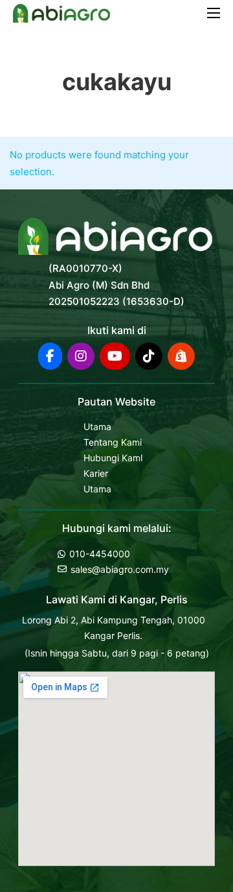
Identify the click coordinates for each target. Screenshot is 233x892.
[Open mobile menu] (213, 13)
